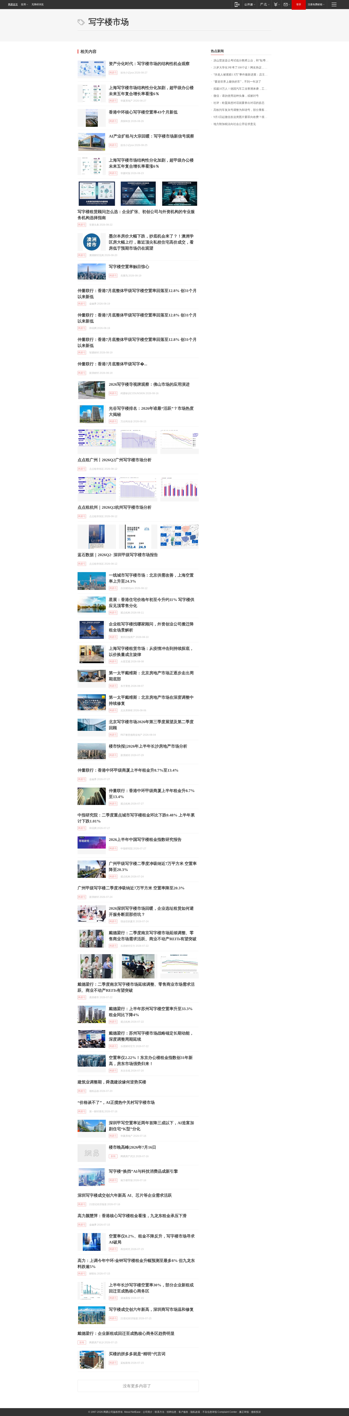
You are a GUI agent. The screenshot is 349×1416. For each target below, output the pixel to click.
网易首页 (13, 4)
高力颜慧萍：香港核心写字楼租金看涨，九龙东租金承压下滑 (132, 1215)
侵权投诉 (256, 1412)
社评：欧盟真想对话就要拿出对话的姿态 (238, 102)
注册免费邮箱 (315, 4)
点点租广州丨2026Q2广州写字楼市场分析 (114, 460)
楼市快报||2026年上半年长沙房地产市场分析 (148, 746)
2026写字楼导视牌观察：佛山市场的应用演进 (149, 384)
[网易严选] (264, 4)
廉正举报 (244, 1412)
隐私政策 (195, 1412)
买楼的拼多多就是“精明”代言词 (137, 1354)
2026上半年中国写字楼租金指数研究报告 (145, 839)
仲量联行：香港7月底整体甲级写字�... (112, 364)
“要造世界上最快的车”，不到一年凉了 (237, 81)
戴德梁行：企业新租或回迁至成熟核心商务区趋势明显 (126, 1333)
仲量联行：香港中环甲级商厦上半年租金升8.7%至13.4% (128, 770)
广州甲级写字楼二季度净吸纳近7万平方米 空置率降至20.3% (131, 888)
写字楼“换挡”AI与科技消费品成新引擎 (143, 1171)
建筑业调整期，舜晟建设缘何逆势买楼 (112, 1082)
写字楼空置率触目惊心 (129, 266)
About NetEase (132, 1412)
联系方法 (159, 1412)
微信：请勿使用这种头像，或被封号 (236, 95)
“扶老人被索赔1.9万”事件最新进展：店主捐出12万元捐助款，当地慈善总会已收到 (242, 74)
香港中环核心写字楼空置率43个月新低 (143, 112)
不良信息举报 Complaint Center (219, 1412)
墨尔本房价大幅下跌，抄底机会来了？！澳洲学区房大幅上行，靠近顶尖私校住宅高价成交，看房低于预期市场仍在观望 (151, 242)
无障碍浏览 (38, 4)
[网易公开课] (250, 4)
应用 (23, 4)
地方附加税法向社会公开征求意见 (234, 124)
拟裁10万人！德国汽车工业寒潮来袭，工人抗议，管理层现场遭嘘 (242, 88)
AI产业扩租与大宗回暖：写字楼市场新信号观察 (151, 136)
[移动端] (237, 4)
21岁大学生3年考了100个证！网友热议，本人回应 (242, 67)
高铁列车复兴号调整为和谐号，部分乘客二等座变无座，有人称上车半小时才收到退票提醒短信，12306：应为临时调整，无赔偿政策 (242, 109)
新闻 (113, 1156)
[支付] (276, 4)
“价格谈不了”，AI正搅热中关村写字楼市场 (116, 1102)
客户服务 (183, 1412)
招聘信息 (171, 1412)
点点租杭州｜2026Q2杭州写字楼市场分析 (114, 507)
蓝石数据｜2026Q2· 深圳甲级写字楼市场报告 (118, 555)
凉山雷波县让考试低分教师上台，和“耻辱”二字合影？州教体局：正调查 (242, 60)
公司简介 (147, 1412)
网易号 (113, 72)
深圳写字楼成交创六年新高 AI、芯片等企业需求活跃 (125, 1195)
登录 (298, 4)
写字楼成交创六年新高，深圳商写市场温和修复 (151, 1309)
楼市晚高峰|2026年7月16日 (132, 1147)
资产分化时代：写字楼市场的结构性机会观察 (149, 63)
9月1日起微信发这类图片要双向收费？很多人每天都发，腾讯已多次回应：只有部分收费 (242, 117)
